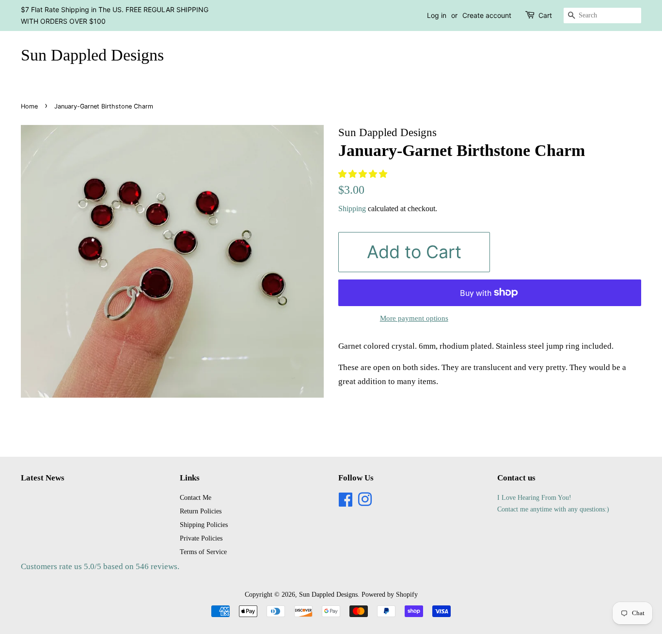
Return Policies (200, 511)
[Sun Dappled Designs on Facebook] (345, 503)
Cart (545, 15)
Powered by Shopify (390, 594)
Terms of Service (203, 552)
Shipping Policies (204, 524)
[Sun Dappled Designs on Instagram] (365, 503)
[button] (363, 174)
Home (29, 106)
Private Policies (201, 538)
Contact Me (195, 497)
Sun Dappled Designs (92, 55)
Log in (436, 15)
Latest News (42, 477)
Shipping (352, 208)
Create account (486, 15)
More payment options (414, 318)
